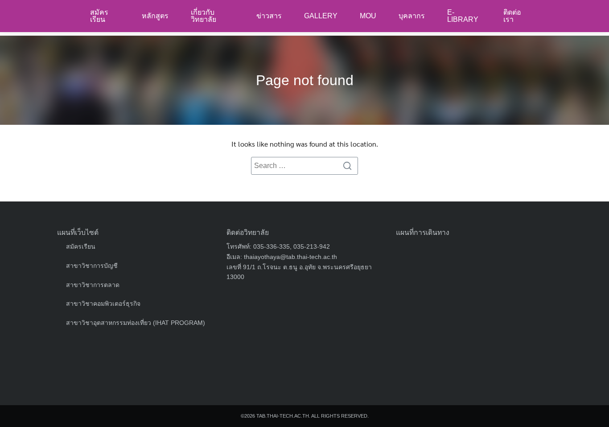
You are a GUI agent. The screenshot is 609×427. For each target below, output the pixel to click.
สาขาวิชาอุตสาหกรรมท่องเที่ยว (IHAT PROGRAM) (135, 322)
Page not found (305, 80)
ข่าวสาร (269, 16)
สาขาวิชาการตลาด (92, 284)
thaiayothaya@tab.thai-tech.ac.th (290, 256)
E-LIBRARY (462, 15)
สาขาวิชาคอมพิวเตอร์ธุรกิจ (103, 303)
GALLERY (320, 16)
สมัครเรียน (99, 15)
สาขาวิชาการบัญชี (92, 265)
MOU (368, 16)
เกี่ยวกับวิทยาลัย (203, 15)
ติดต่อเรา (512, 15)
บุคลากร (412, 16)
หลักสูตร (155, 16)
